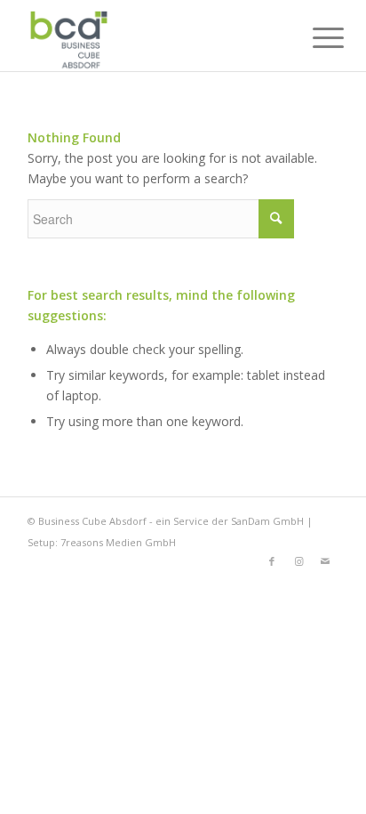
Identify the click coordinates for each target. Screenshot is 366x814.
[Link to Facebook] (272, 561)
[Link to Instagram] (298, 561)
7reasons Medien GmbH (118, 542)
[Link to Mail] (325, 561)
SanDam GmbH (267, 521)
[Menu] (314, 37)
